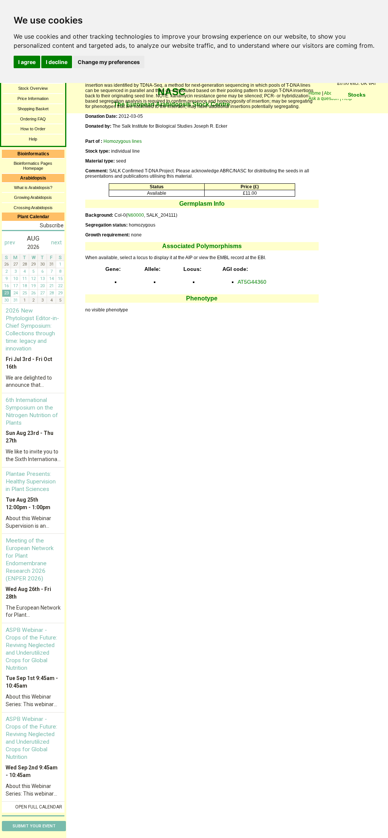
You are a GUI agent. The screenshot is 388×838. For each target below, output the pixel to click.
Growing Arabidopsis (33, 197)
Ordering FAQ (33, 119)
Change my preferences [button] (109, 62)
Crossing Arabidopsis (33, 207)
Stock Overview (33, 88)
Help (33, 139)
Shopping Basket (32, 108)
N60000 (135, 215)
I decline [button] (56, 62)
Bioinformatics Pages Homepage (33, 165)
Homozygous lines (122, 141)
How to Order (32, 129)
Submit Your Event (34, 826)
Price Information (32, 98)
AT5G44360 (252, 282)
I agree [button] (27, 62)
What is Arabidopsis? (33, 187)
